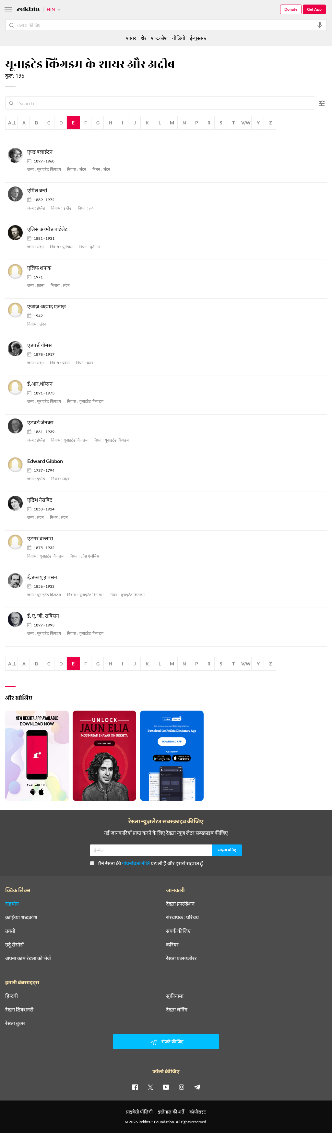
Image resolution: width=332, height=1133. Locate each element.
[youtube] (166, 1087)
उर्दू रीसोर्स (14, 944)
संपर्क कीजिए (178, 930)
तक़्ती (10, 930)
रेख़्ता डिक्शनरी (19, 1009)
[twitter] (150, 1087)
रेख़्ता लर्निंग (176, 1009)
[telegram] (197, 1087)
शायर (131, 38)
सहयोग (12, 903)
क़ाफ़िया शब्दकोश (21, 917)
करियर (172, 944)
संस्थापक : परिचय (182, 917)
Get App (314, 9)
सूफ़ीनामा (175, 995)
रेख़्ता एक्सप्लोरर (181, 958)
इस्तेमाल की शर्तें (171, 1111)
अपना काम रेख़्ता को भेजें (28, 958)
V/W (246, 122)
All (12, 122)
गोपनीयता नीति (136, 863)
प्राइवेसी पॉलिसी (139, 1111)
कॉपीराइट (197, 1111)
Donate (290, 9)
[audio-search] (319, 25)
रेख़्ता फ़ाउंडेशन (180, 903)
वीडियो (178, 38)
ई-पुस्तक (198, 38)
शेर (144, 38)
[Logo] (28, 10)
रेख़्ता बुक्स (15, 1023)
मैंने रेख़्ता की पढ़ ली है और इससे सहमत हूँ (150, 863)
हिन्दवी (11, 995)
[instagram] (181, 1087)
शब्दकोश (159, 38)
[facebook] (135, 1087)
